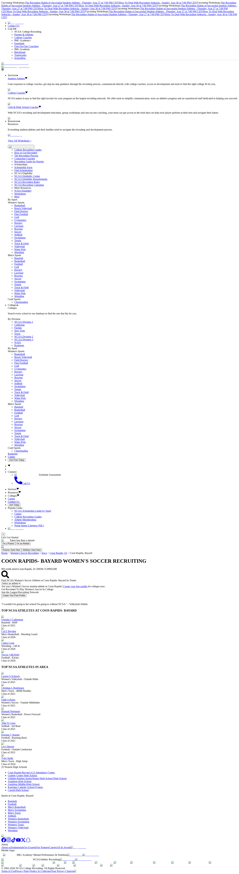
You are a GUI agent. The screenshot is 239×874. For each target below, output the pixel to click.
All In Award (63, 847)
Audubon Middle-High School (23, 784)
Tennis (17, 240)
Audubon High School (19, 781)
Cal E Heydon (8, 631)
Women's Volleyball (18, 827)
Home (4, 553)
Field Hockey (21, 211)
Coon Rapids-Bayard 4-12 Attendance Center (31, 772)
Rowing (18, 228)
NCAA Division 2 (23, 336)
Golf (16, 217)
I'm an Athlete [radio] (23, 543)
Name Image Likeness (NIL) (29, 525)
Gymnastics (20, 220)
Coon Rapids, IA (58, 553)
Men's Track (14, 813)
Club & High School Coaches (23, 107)
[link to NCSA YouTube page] (18, 841)
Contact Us (13, 25)
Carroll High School (18, 790)
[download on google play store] (91, 854)
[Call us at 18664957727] (14, 63)
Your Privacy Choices (62, 871)
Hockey (18, 223)
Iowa (44, 553)
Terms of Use (8, 871)
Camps (11, 456)
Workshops (20, 522)
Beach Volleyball (23, 208)
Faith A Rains (8, 699)
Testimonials (17, 847)
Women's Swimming (18, 821)
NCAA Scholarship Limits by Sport (32, 510)
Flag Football (21, 214)
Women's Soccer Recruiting (24, 553)
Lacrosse (18, 226)
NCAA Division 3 (23, 339)
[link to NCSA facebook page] (3, 841)
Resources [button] (13, 492)
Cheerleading (21, 302)
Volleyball (19, 246)
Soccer (17, 231)
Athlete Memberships (25, 519)
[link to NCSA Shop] (16, 22)
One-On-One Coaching (26, 46)
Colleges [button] (12, 495)
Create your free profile (75, 586)
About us (6, 847)
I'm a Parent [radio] (8, 543)
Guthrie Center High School (22, 775)
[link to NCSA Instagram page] (8, 841)
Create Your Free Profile (14, 595)
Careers (53, 847)
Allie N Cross (8, 723)
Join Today (14, 505)
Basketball (19, 205)
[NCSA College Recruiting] (16, 66)
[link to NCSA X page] (23, 841)
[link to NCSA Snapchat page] (28, 841)
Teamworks (20, 55)
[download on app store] (74, 854)
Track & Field (21, 243)
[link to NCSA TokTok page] (13, 841)
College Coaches (23, 37)
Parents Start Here (11, 550)
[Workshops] (15, 135)
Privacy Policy (22, 871)
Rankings (19, 345)
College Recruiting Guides (28, 149)
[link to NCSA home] (6, 836)
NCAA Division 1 (23, 322)
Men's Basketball (16, 807)
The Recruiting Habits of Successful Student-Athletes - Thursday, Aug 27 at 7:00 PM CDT (72, 2)
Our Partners (42, 847)
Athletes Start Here (32, 550)
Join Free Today (16, 460)
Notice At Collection (40, 871)
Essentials (19, 43)
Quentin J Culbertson (12, 619)
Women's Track (16, 824)
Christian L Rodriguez (12, 688)
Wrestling (19, 252)
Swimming (20, 237)
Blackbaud (19, 52)
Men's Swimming (17, 810)
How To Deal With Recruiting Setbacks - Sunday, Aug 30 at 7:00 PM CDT (158, 2)
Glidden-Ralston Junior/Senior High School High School (37, 778)
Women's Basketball (18, 818)
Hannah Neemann (10, 711)
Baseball (18, 258)
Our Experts (30, 847)
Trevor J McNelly (10, 654)
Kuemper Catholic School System (25, 787)
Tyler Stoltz (7, 758)
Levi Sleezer (7, 746)
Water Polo (20, 249)
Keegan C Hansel (10, 734)
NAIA (17, 342)
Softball (18, 234)
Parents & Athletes (23, 34)
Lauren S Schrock (10, 676)
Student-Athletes (16, 78)
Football (18, 264)
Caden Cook (7, 643)
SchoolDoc (20, 58)
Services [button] (12, 489)
